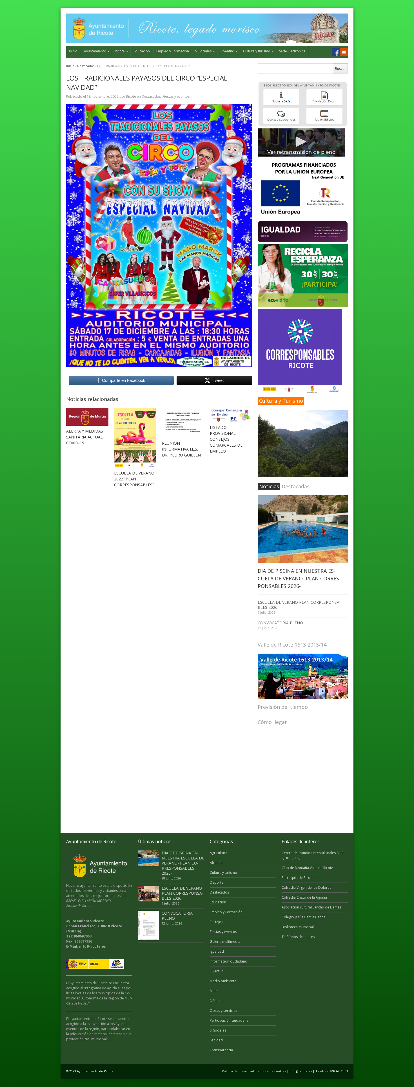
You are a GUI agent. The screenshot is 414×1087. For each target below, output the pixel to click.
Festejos (216, 921)
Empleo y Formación (172, 51)
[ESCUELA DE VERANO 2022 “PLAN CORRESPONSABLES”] (135, 438)
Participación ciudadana (229, 1020)
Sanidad (216, 1040)
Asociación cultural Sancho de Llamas (311, 907)
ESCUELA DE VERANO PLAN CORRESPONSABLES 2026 (299, 605)
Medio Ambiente (223, 981)
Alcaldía (216, 862)
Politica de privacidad (238, 1071)
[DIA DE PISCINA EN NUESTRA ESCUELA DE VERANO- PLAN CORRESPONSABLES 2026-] (303, 529)
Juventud (227, 51)
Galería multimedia (225, 941)
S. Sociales (203, 51)
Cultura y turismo (256, 51)
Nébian (215, 1000)
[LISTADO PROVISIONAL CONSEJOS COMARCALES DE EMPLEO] (231, 415)
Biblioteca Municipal (298, 927)
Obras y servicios (223, 1010)
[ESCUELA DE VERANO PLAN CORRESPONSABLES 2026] (148, 893)
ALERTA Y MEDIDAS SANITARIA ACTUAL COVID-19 (84, 437)
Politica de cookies (272, 1071)
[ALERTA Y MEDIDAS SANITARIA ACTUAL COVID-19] (87, 417)
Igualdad (217, 951)
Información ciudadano (228, 961)
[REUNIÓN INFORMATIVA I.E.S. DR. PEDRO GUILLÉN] (183, 423)
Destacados (85, 66)
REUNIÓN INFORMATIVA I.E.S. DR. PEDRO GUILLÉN (181, 449)
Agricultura (218, 852)
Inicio (73, 51)
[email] (344, 52)
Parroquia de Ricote (297, 877)
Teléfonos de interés (298, 936)
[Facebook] (336, 52)
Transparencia (221, 1050)
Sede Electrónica (292, 51)
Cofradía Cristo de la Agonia (304, 897)
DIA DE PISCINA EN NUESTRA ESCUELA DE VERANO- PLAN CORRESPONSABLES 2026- (299, 578)
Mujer (214, 990)
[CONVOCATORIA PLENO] (148, 925)
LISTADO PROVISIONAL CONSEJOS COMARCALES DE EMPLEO (226, 439)
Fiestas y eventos (176, 96)
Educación (141, 51)
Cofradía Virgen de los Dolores (306, 887)
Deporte (216, 882)
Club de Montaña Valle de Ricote (307, 867)
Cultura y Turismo (281, 400)
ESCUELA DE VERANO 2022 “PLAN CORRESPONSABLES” (134, 478)
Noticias (269, 486)
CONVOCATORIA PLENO (280, 622)
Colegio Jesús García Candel (304, 917)
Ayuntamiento (95, 51)
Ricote (120, 51)
